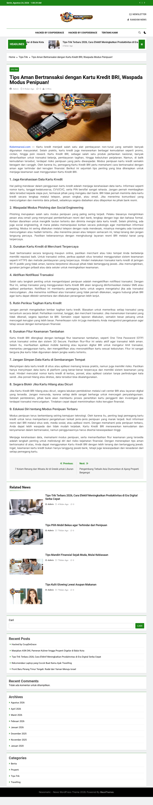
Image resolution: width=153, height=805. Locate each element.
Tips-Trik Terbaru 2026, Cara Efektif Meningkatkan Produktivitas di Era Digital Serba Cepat (96, 42)
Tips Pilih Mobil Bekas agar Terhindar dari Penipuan (76, 525)
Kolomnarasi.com (20, 146)
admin (16, 88)
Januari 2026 (17, 727)
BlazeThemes (107, 792)
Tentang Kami (110, 32)
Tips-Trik (14, 69)
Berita (14, 763)
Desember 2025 (18, 733)
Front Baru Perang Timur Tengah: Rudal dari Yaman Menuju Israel (44, 669)
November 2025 (19, 739)
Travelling (15, 782)
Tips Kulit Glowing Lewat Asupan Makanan (70, 584)
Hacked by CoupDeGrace (49, 32)
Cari (11, 620)
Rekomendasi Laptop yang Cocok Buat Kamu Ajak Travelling (42, 663)
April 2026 (16, 709)
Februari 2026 (17, 721)
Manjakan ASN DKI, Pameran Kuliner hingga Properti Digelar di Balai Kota (48, 650)
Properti (15, 769)
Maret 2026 (16, 715)
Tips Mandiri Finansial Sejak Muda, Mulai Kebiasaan (76, 554)
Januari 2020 (17, 746)
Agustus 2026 (18, 702)
